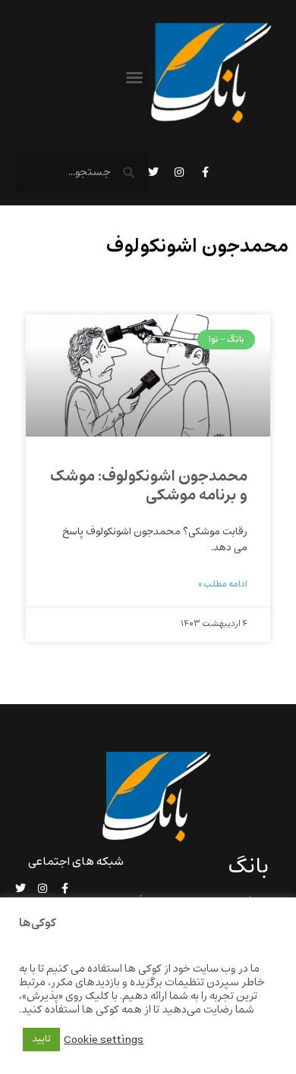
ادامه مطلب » (222, 584)
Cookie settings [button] (103, 1040)
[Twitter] (153, 172)
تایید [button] (41, 1039)
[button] (134, 77)
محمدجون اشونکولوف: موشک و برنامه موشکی (148, 486)
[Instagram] (179, 172)
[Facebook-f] (205, 172)
